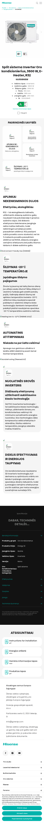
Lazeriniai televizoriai (11, 768)
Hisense (6, 785)
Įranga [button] (4, 598)
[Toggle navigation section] (41, 761)
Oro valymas (12, 8)
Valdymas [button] (6, 585)
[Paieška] (37, 3)
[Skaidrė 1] (18, 53)
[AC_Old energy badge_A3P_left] (22, 104)
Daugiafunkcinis (8, 9)
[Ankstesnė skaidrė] (3, 32)
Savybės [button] (5, 591)
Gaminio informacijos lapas (22, 109)
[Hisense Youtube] (19, 753)
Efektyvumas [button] (7, 579)
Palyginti (24, 113)
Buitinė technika (9, 773)
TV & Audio (7, 762)
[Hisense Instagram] (12, 753)
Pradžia (4, 8)
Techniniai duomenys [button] (10, 604)
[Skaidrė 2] (25, 53)
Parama (6, 790)
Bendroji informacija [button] (10, 536)
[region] (22, 32)
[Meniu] (40, 3)
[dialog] (22, 807)
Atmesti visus (22, 813)
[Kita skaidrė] (40, 32)
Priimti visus (22, 808)
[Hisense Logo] (17, 3)
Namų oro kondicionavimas (26, 8)
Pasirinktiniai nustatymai (22, 819)
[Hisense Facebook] (5, 753)
